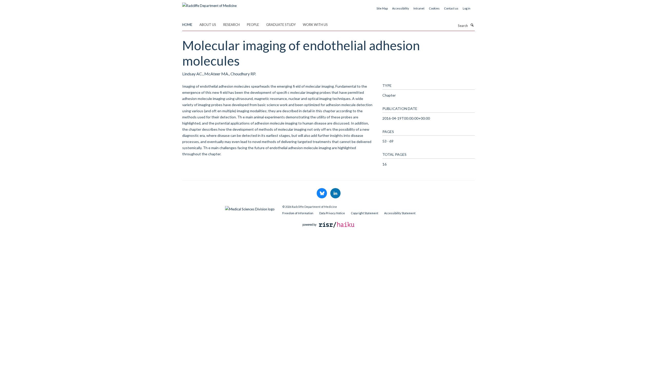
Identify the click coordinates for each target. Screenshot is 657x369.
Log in (466, 8)
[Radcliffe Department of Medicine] (209, 4)
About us (207, 25)
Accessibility (400, 8)
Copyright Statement (364, 213)
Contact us (451, 8)
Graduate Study (281, 25)
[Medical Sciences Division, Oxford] (228, 207)
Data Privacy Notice (332, 213)
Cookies (434, 8)
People (253, 25)
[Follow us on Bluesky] (322, 193)
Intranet (418, 8)
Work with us (315, 25)
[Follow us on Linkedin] (335, 193)
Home (187, 25)
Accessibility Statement (400, 213)
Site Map (382, 8)
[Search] (472, 25)
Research (231, 25)
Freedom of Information (297, 213)
